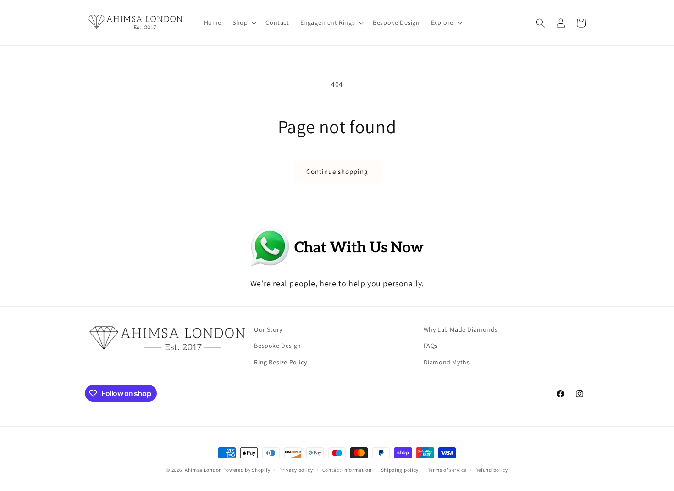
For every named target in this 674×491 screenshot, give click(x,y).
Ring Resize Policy (280, 362)
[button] (243, 22)
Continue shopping (337, 171)
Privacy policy (296, 470)
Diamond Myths (447, 362)
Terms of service (447, 470)
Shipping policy (400, 470)
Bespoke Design (277, 345)
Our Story (268, 329)
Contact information (347, 470)
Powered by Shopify (247, 470)
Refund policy (491, 470)
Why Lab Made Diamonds (461, 329)
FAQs (431, 345)
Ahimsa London (203, 470)
